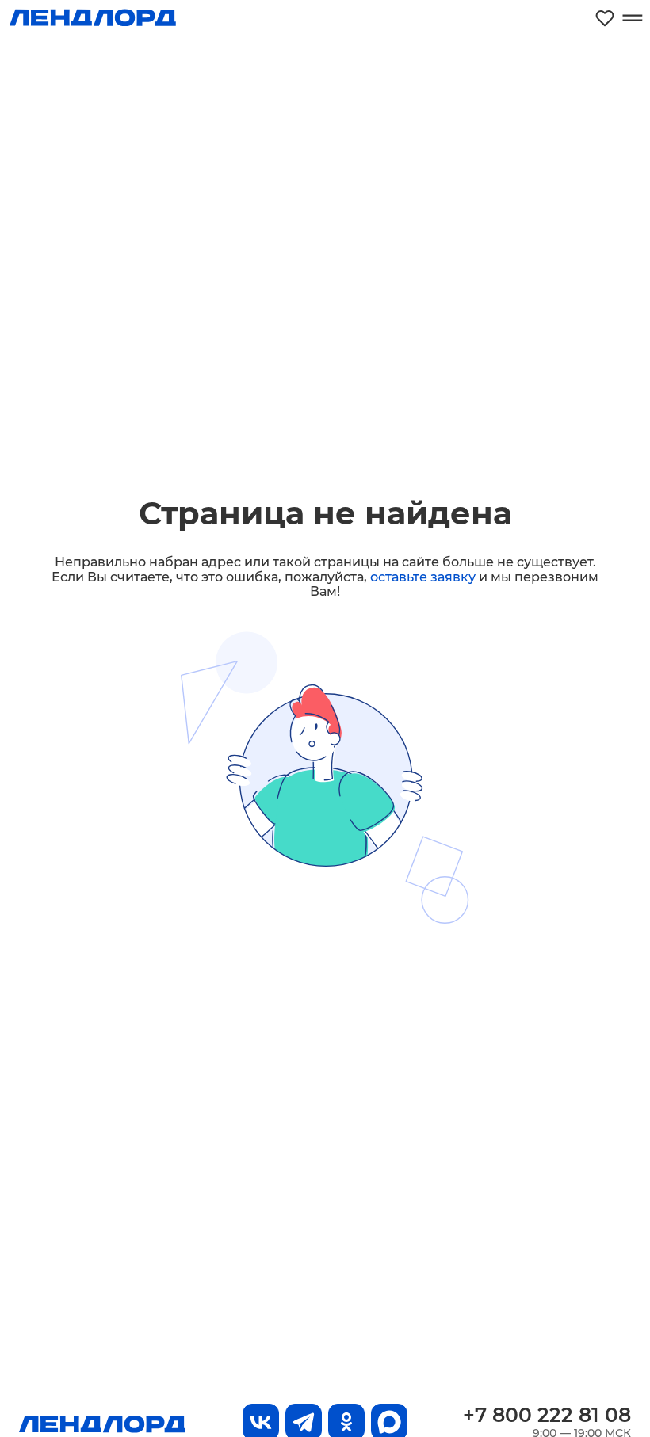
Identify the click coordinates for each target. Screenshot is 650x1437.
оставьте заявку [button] (423, 577)
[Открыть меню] (632, 18)
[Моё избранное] (604, 18)
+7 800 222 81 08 (547, 1415)
